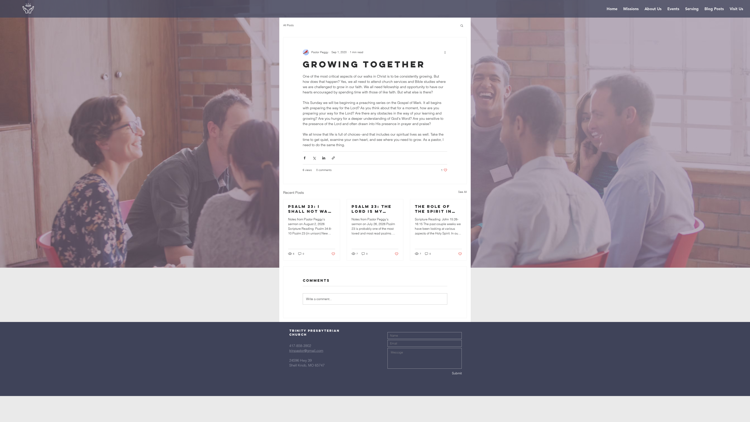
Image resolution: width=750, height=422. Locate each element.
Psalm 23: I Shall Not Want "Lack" (311, 209)
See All (462, 192)
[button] (462, 25)
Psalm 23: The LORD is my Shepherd (372, 209)
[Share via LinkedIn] (324, 158)
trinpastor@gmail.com (306, 350)
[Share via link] (333, 158)
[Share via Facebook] (304, 158)
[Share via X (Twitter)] (314, 158)
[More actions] (445, 52)
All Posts (288, 25)
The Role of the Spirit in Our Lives (433, 209)
